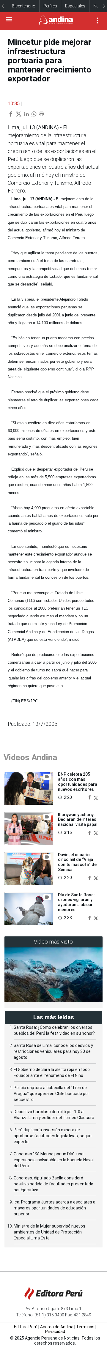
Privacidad (55, 1331)
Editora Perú (25, 1326)
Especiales (75, 6)
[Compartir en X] (95, 797)
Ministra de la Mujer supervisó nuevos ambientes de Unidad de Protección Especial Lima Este (49, 1232)
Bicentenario (23, 6)
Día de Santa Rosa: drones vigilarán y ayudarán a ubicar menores (76, 902)
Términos (85, 1326)
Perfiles (50, 6)
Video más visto (53, 941)
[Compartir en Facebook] (90, 797)
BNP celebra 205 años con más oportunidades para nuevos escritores (77, 781)
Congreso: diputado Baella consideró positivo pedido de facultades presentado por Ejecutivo (53, 1184)
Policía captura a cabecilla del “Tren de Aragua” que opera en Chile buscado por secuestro (51, 1093)
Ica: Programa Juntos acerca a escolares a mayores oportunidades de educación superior (54, 1208)
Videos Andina (30, 757)
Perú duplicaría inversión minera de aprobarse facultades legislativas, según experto (53, 1135)
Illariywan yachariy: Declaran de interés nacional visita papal (77, 819)
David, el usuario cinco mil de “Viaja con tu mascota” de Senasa (77, 862)
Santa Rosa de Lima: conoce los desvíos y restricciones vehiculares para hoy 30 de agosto (53, 1051)
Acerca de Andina (56, 1326)
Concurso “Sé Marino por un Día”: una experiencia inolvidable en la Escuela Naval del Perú (54, 1159)
